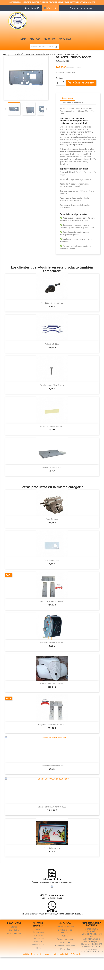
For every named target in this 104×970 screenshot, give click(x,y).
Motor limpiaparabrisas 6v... (52, 642)
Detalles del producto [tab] (72, 102)
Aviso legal (38, 935)
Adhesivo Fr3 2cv (52, 344)
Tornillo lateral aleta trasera (52, 385)
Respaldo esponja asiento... (52, 426)
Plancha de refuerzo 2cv (52, 467)
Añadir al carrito (81, 82)
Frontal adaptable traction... (52, 683)
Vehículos (65, 39)
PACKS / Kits (50, 39)
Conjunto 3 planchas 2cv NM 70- (52, 724)
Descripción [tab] (67, 98)
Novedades (14, 930)
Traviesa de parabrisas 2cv (52, 765)
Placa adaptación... (52, 560)
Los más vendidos (14, 933)
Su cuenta (65, 923)
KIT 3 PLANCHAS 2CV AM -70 (52, 601)
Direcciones (65, 942)
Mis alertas (65, 949)
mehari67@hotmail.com (92, 951)
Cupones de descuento (65, 945)
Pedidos (65, 936)
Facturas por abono (65, 939)
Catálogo (35, 39)
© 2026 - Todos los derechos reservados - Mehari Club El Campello (52, 954)
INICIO (23, 39)
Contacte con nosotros (81, 8)
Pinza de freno (52, 519)
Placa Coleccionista (52, 848)
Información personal (65, 926)
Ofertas (14, 927)
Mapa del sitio (38, 944)
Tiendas (38, 948)
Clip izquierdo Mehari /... (52, 303)
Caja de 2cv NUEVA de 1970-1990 (52, 807)
